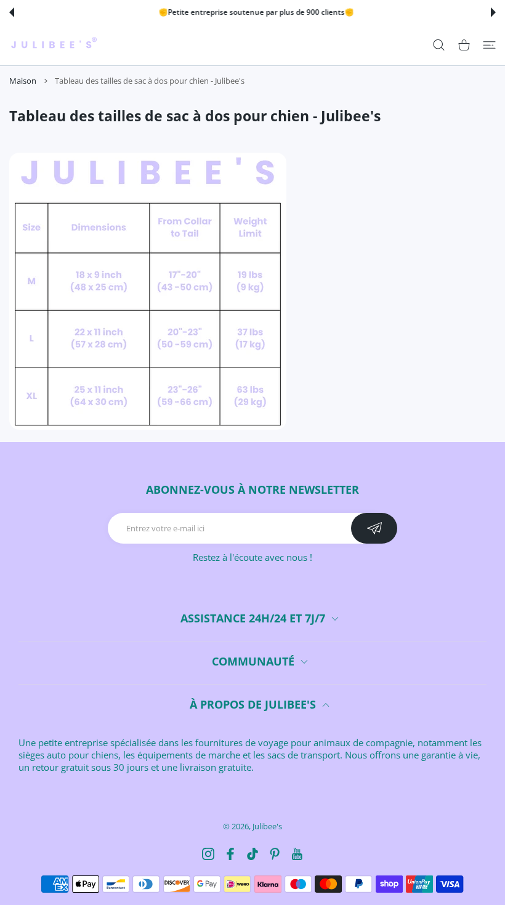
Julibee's (267, 826)
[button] (11, 12)
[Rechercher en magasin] (438, 45)
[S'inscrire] (374, 528)
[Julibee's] (53, 45)
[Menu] (489, 45)
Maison (22, 80)
